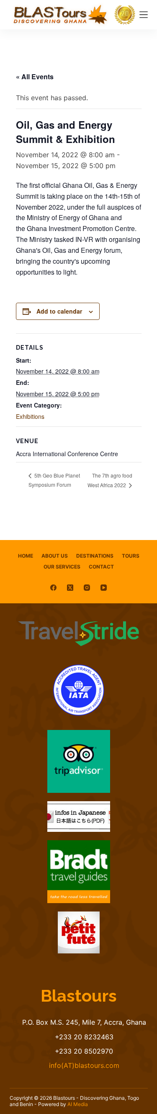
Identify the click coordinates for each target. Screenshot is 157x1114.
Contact (101, 566)
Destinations (94, 556)
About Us (54, 556)
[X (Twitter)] (70, 587)
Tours (130, 556)
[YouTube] (103, 587)
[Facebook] (53, 587)
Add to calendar (59, 311)
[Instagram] (87, 587)
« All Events (35, 76)
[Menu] (143, 14)
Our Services (62, 566)
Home (25, 556)
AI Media (77, 1104)
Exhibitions (30, 416)
